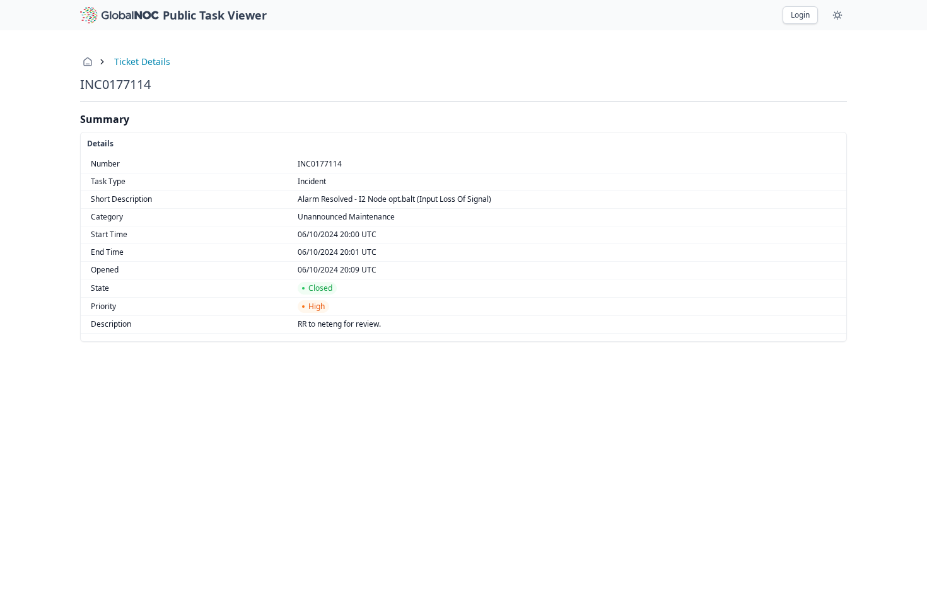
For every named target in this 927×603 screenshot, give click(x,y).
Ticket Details (142, 61)
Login (800, 14)
